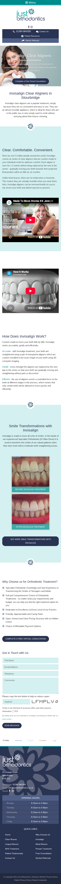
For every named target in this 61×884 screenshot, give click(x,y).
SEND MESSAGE (11, 725)
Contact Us (44, 31)
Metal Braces (41, 844)
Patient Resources (32, 36)
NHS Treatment (12, 849)
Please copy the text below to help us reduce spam (25, 696)
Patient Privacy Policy (22, 880)
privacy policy (6, 719)
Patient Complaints (39, 880)
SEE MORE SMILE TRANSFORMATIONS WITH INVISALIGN (30, 541)
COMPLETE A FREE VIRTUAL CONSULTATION (26, 639)
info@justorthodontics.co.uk (20, 788)
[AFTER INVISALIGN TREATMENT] (30, 509)
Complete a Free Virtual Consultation (30, 81)
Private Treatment (44, 849)
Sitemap (35, 877)
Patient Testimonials (14, 853)
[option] (30, 66)
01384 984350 (23, 31)
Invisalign (40, 839)
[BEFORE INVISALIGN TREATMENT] (30, 472)
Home (7, 835)
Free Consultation (44, 853)
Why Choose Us (43, 835)
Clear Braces (11, 839)
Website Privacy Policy (48, 877)
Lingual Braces (11, 844)
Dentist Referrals (32, 40)
